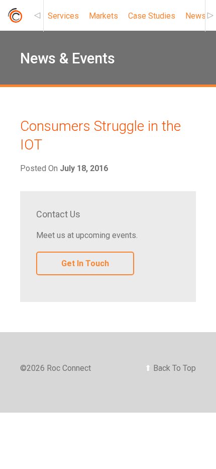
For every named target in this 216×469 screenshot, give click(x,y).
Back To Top (170, 368)
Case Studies (151, 16)
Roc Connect (15, 18)
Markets (103, 16)
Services (63, 16)
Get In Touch (85, 263)
